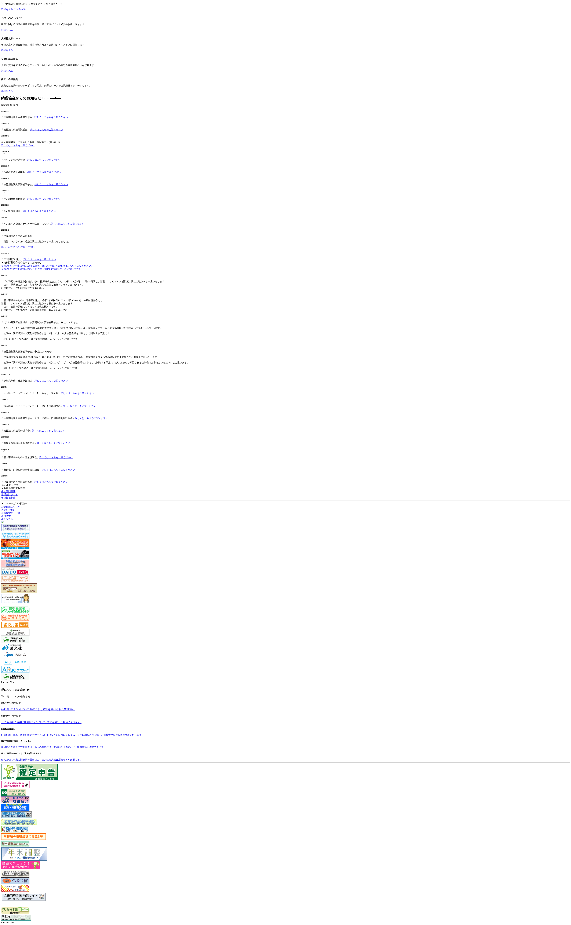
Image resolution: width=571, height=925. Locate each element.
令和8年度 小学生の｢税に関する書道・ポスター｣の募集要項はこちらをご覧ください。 (47, 265)
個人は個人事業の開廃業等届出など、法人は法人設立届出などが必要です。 (41, 759)
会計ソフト (7, 519)
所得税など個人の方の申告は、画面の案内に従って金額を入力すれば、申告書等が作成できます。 (53, 747)
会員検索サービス (10, 513)
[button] (5, 682)
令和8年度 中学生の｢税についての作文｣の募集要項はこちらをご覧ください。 (42, 269)
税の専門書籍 (8, 491)
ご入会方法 (20, 9)
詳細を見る (7, 9)
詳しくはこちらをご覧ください (51, 117)
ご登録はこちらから (12, 506)
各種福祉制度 (8, 497)
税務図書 (6, 516)
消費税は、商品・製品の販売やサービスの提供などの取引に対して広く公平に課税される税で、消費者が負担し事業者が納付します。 (72, 735)
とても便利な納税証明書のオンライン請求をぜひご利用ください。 (41, 722)
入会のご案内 (8, 510)
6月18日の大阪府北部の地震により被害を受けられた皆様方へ (38, 709)
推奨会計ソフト (9, 494)
